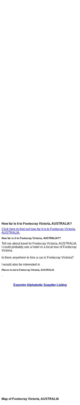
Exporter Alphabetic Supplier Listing (40, 285)
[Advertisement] (17, 60)
